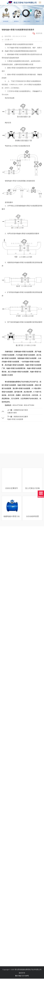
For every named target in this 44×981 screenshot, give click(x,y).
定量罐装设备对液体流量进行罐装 (17, 411)
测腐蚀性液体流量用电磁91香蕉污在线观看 (17, 418)
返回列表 (39, 33)
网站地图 (3, 980)
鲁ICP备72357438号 (22, 976)
